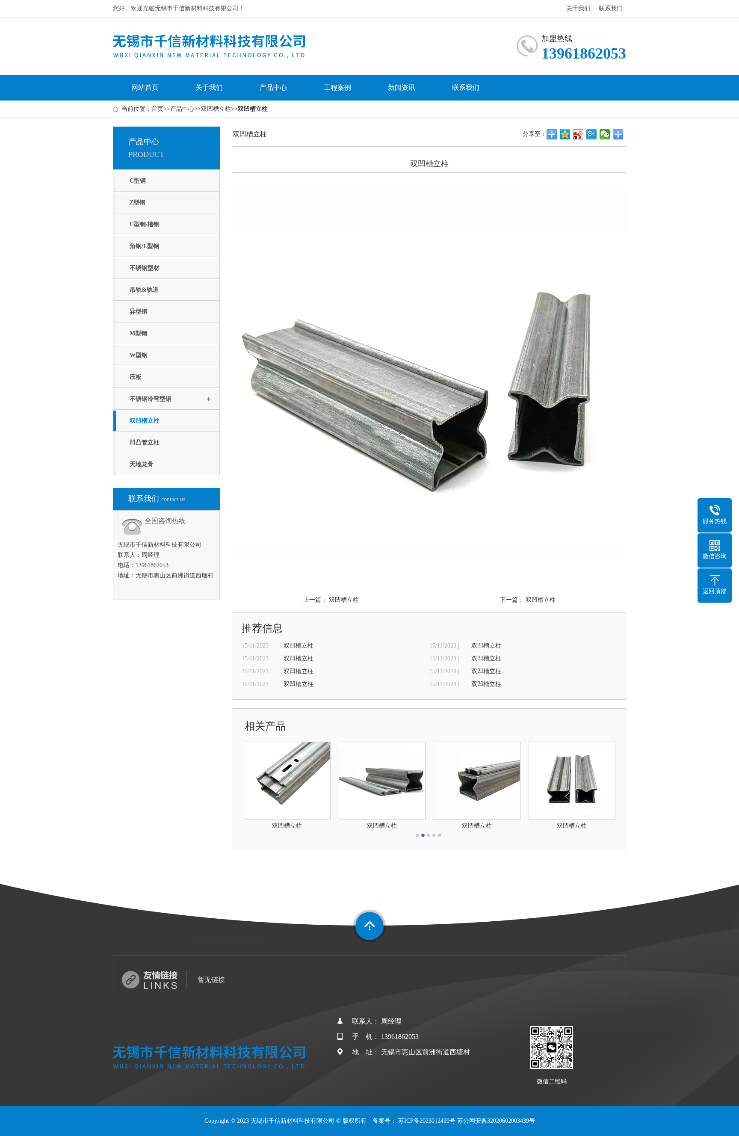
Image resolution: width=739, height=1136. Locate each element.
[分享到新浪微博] (578, 134)
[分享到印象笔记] (618, 134)
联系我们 (611, 8)
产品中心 (273, 87)
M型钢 (138, 333)
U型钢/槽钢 (145, 224)
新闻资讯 (401, 87)
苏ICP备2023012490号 (426, 1121)
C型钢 (138, 181)
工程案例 (337, 87)
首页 (157, 109)
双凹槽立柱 (216, 109)
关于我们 (578, 8)
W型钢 (139, 355)
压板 (136, 377)
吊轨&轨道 (144, 290)
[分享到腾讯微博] (591, 134)
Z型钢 (137, 202)
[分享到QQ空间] (565, 134)
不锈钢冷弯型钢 (150, 399)
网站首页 (145, 87)
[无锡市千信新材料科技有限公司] (210, 45)
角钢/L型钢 (144, 246)
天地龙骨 (142, 464)
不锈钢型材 (145, 268)
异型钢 (139, 311)
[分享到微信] (605, 134)
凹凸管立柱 (145, 442)
